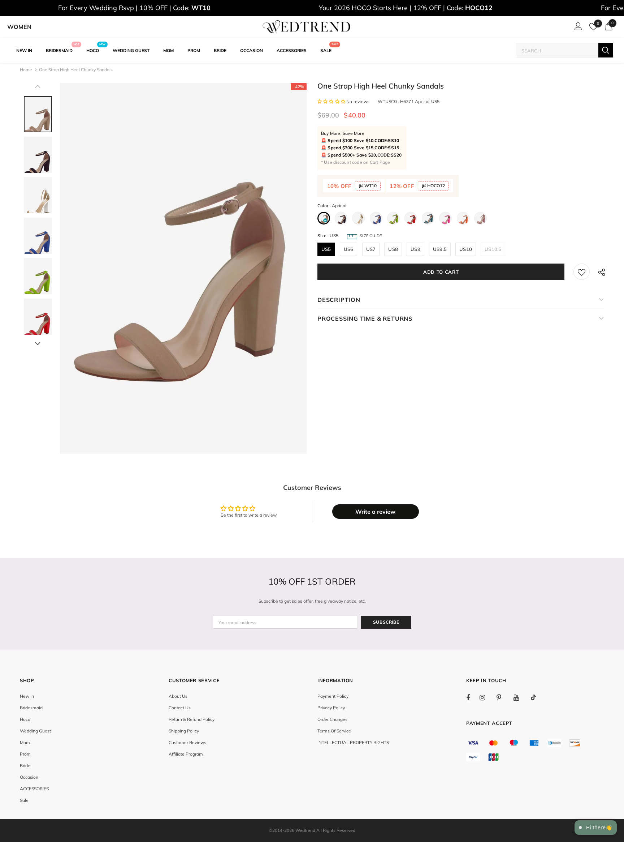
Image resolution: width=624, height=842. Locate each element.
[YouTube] (520, 697)
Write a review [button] (375, 511)
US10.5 (493, 249)
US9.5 (440, 249)
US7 (371, 249)
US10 (465, 249)
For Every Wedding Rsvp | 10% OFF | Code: (134, 8)
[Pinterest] (503, 697)
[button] (331, 101)
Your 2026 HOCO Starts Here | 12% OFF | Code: (406, 8)
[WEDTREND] (307, 27)
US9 (415, 249)
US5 (326, 249)
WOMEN (19, 26)
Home (26, 69)
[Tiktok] (536, 697)
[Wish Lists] (581, 272)
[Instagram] (486, 697)
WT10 (370, 185)
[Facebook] (472, 697)
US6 (349, 249)
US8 (393, 249)
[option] (183, 268)
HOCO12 (435, 185)
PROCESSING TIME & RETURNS (364, 318)
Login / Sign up (577, 28)
